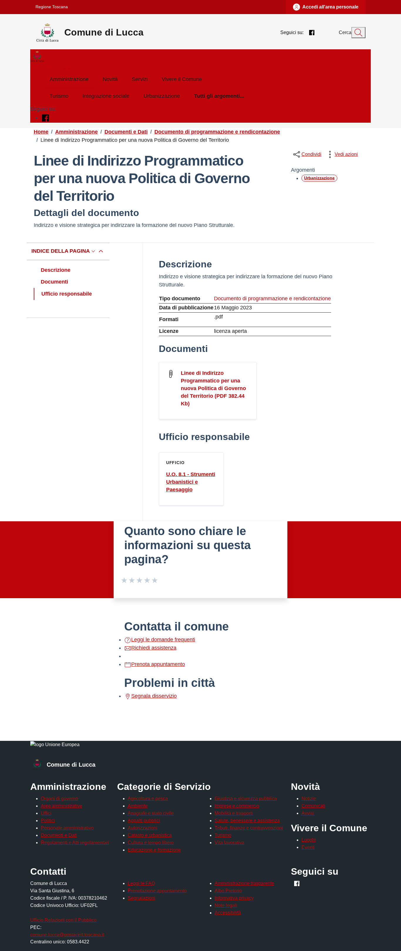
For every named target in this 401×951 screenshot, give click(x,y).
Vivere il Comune (182, 79)
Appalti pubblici (144, 820)
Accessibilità (228, 912)
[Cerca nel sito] (358, 32)
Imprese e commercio (237, 805)
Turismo (59, 96)
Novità (110, 79)
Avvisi (307, 813)
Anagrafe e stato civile (151, 813)
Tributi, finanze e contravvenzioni (249, 827)
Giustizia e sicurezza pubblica (246, 798)
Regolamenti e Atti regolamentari (75, 842)
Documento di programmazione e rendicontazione (272, 298)
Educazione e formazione (154, 849)
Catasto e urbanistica (150, 835)
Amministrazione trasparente (244, 883)
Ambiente (138, 805)
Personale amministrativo (67, 827)
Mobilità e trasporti (234, 813)
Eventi (308, 847)
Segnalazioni (141, 898)
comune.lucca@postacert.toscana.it (67, 934)
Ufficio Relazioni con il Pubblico (63, 920)
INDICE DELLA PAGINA (60, 251)
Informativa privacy (234, 898)
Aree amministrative (61, 805)
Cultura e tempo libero (151, 842)
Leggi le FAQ (141, 883)
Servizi (140, 79)
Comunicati (313, 805)
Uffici (46, 813)
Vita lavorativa (229, 842)
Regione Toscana (52, 6)
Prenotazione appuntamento (157, 890)
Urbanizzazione (162, 96)
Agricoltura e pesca (148, 798)
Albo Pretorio (228, 890)
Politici (48, 820)
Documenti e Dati (59, 835)
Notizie (308, 798)
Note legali (226, 905)
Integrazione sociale (105, 96)
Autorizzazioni (142, 827)
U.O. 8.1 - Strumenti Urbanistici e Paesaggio (190, 482)
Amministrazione (69, 79)
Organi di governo (59, 798)
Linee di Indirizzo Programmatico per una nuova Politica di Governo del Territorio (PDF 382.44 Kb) (213, 388)
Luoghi (308, 839)
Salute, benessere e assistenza (247, 820)
